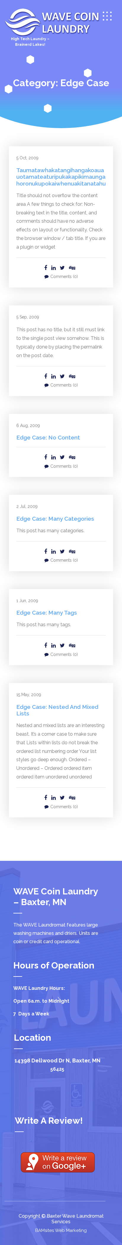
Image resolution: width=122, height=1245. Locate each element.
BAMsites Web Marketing (61, 1230)
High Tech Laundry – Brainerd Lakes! (30, 42)
